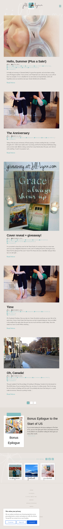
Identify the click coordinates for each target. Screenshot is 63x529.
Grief (23, 66)
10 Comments (12, 380)
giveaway (36, 240)
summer (25, 67)
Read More (11, 82)
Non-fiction (11, 67)
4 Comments (12, 315)
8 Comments (12, 69)
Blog (9, 137)
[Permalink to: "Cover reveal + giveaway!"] (31, 196)
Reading (19, 67)
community (16, 66)
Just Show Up (29, 66)
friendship (38, 137)
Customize (10, 522)
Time (10, 307)
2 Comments (12, 139)
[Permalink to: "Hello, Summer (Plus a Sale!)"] (31, 36)
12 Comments (12, 243)
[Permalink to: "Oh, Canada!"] (31, 352)
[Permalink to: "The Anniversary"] (31, 110)
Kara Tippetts (38, 66)
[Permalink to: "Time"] (31, 284)
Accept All (32, 522)
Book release (16, 137)
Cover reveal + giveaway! (24, 235)
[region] (21, 517)
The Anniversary (18, 133)
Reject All (21, 522)
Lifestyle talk (47, 66)
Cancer (10, 66)
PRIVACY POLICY (31, 435)
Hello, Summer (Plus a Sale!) (26, 61)
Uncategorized (33, 67)
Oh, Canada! (15, 373)
